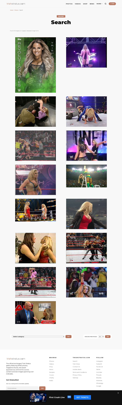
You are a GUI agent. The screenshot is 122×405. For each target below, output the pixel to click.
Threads (98, 375)
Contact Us (76, 366)
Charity (51, 377)
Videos (51, 364)
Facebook (99, 366)
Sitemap (75, 377)
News (51, 369)
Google (98, 386)
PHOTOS (69, 4)
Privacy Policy (77, 375)
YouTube (99, 372)
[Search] (105, 4)
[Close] (118, 392)
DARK (112, 3)
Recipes (52, 372)
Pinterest (99, 380)
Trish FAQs (76, 364)
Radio (51, 380)
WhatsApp (99, 383)
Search (75, 361)
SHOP (85, 4)
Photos (16, 10)
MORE (99, 3)
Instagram (99, 361)
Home (11, 10)
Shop (51, 366)
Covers (51, 375)
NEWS (92, 4)
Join (42, 388)
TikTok (98, 369)
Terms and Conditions (80, 372)
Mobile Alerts (77, 369)
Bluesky (98, 377)
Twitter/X (99, 364)
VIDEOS (78, 4)
